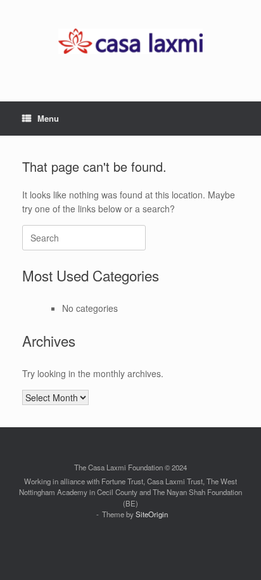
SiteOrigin (152, 514)
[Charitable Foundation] (130, 41)
